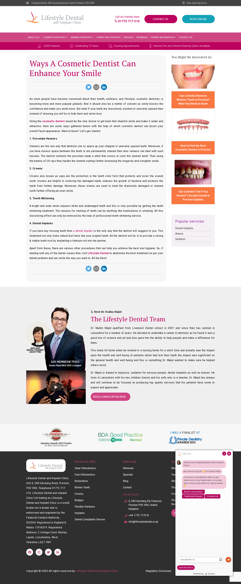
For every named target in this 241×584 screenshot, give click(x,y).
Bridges (79, 500)
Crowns (79, 493)
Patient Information (162, 37)
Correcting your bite (108, 37)
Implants (80, 513)
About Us (33, 37)
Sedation (180, 239)
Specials (128, 37)
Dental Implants (184, 228)
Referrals (142, 37)
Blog (125, 481)
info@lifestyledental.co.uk (143, 521)
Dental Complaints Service (90, 519)
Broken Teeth (82, 487)
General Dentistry (81, 37)
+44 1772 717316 (139, 515)
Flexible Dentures (85, 506)
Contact (127, 487)
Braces (179, 233)
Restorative (81, 481)
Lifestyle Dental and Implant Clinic (97, 571)
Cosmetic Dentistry (54, 37)
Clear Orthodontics (85, 468)
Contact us (185, 37)
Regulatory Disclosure (158, 571)
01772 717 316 (128, 21)
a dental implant (83, 230)
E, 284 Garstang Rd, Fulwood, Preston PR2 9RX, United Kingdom (145, 504)
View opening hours (196, 3)
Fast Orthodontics (85, 474)
